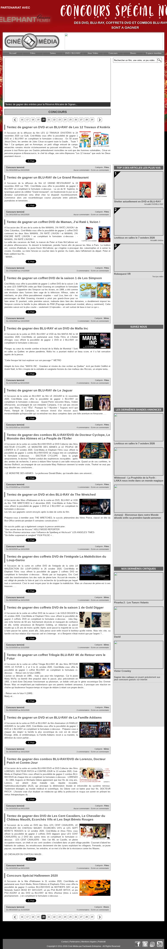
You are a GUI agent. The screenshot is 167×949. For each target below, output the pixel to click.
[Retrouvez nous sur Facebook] (138, 944)
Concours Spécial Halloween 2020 (32, 875)
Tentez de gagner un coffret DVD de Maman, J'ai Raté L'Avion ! (53, 222)
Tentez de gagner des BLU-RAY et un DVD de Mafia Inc (47, 328)
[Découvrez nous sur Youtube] (160, 944)
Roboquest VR (122, 274)
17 (27, 119)
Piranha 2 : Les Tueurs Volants (131, 602)
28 (86, 119)
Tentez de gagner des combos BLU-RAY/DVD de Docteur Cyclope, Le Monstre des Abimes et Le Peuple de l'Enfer (58, 436)
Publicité (102, 942)
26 (76, 119)
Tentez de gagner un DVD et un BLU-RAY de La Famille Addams (54, 717)
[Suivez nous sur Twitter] (145, 944)
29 (92, 119)
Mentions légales (89, 942)
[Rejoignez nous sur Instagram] (152, 944)
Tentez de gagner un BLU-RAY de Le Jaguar (39, 390)
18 (33, 119)
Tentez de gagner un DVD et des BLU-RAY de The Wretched (51, 494)
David (117, 636)
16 (22, 119)
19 (38, 119)
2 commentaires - (84, 383)
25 (70, 119)
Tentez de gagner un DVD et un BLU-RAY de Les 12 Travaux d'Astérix (58, 127)
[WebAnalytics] (10, 946)
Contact (64, 942)
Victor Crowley (122, 671)
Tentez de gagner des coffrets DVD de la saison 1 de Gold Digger (55, 607)
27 (81, 119)
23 (60, 119)
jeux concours (121, 679)
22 (54, 119)
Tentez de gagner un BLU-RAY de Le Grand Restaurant (48, 177)
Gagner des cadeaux (124, 677)
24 (65, 119)
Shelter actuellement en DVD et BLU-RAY (137, 201)
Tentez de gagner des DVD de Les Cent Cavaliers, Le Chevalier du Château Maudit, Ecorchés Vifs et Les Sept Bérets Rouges (56, 817)
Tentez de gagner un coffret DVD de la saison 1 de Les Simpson (54, 278)
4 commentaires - (84, 427)
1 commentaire (83, 321)
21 (49, 119)
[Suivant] (100, 119)
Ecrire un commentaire (100, 170)
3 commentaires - (84, 271)
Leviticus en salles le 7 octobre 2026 (134, 237)
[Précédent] (15, 119)
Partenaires (75, 942)
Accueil (12, 53)
